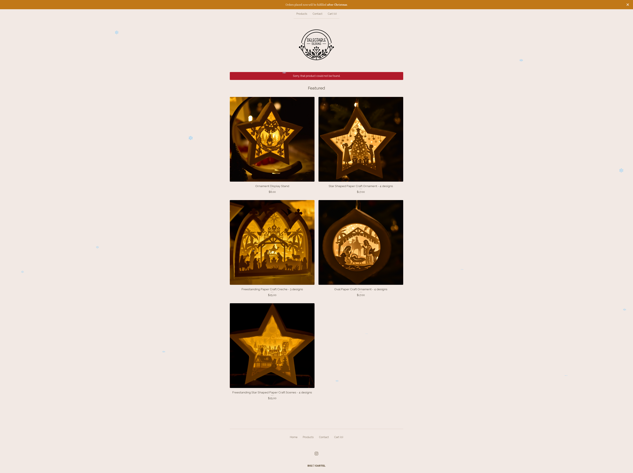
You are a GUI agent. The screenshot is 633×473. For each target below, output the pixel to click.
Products (301, 13)
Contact (317, 13)
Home (293, 437)
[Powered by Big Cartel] (316, 465)
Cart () (332, 13)
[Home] (316, 45)
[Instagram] (316, 453)
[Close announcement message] (627, 4)
